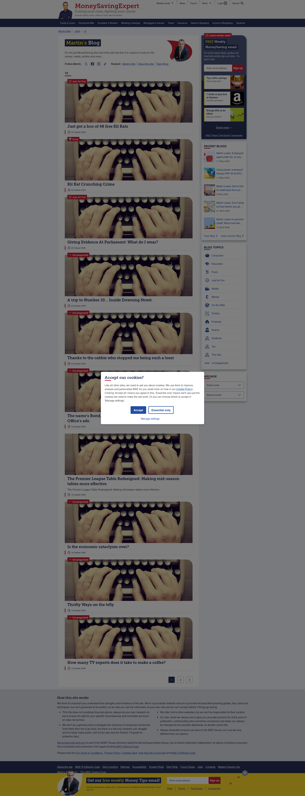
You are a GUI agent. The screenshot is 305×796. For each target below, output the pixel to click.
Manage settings (150, 418)
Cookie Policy (184, 389)
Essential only (161, 410)
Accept (138, 410)
